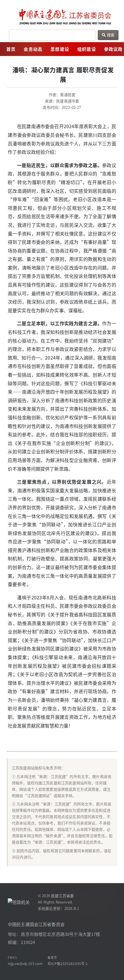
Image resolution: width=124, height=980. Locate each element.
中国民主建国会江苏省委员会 (36, 924)
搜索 (110, 35)
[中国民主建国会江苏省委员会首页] (62, 16)
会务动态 (33, 49)
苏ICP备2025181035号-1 (68, 963)
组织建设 (86, 49)
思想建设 (59, 49)
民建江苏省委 (62, 895)
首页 (11, 49)
